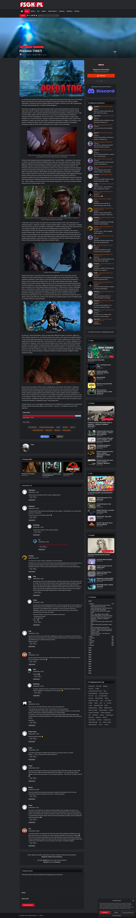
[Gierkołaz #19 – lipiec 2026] (92, 518)
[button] (133, 900)
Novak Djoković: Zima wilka (104, 125)
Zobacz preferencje (128, 912)
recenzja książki (109, 715)
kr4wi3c (96, 191)
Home (22, 20)
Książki (44, 11)
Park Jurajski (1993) (68, 474)
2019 (89, 661)
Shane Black (67, 430)
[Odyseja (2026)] (92, 379)
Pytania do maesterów (94, 712)
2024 (89, 650)
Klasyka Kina (28, 47)
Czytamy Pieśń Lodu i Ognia (95, 691)
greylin (95, 198)
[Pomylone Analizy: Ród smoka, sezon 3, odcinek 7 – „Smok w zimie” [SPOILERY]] (92, 433)
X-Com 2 (101, 724)
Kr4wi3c (90, 703)
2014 (89, 673)
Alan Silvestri (33, 427)
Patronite (76, 11)
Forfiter (66, 427)
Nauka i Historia (52, 11)
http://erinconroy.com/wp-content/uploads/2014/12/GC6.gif (53, 544)
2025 (89, 648)
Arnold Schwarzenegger (47, 427)
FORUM (23, 15)
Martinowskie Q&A (98, 705)
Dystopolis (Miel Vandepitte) (104, 559)
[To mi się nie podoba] (27, 422)
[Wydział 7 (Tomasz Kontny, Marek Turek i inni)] (92, 574)
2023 (89, 652)
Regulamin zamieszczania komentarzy (52, 856)
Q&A (90, 715)
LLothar (90, 705)
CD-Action (91, 688)
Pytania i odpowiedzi (105, 712)
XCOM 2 (106, 724)
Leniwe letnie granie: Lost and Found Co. (103, 319)
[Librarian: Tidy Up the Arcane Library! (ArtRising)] (92, 524)
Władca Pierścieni (93, 724)
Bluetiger (105, 686)
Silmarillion (98, 717)
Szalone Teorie (107, 719)
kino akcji (49, 430)
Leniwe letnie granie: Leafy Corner (100, 627)
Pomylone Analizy (103, 710)
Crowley (96, 208)
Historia (106, 698)
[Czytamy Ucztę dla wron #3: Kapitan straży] (92, 567)
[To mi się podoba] (23, 422)
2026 (89, 601)
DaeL (23, 54)
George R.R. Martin (103, 693)
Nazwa (24, 892)
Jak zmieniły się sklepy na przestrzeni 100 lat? (104, 446)
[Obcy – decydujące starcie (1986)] (92, 366)
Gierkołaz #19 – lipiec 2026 (104, 516)
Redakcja (69, 11)
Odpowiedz (32, 500)
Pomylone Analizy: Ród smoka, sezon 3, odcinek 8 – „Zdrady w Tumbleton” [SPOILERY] (100, 424)
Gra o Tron (91, 695)
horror (73, 427)
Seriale (32, 11)
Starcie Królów (92, 719)
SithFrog (105, 717)
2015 (89, 671)
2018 (89, 664)
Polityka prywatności (116, 915)
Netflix (100, 707)
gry (96, 695)
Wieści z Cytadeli (107, 722)
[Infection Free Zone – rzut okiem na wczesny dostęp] (92, 512)
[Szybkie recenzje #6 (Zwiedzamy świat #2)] (92, 373)
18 (34, 54)
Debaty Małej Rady (93, 693)
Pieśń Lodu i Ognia (93, 710)
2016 (89, 668)
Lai (104, 703)
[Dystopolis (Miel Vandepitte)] (92, 561)
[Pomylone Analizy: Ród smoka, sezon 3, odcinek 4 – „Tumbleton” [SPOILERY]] (92, 462)
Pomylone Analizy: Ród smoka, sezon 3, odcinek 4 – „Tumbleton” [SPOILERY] (105, 461)
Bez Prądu (98, 686)
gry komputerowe (103, 695)
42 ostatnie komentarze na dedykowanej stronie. (101, 332)
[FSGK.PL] (31, 4)
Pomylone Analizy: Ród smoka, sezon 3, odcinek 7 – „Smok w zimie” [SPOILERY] (105, 432)
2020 (89, 659)
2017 (89, 666)
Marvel (106, 705)
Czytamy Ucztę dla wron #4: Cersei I (99, 554)
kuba (95, 125)
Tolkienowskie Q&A (93, 722)
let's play (109, 703)
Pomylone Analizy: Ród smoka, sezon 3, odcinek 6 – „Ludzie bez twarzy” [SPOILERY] (105, 439)
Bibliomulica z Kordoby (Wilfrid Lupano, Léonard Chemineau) (105, 579)
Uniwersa (61, 11)
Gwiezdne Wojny (99, 698)
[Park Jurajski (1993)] (72, 467)
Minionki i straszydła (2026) (104, 383)
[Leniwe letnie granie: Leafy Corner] (92, 505)
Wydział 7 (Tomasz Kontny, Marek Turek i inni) (104, 208)
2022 (89, 654)
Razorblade (95, 715)
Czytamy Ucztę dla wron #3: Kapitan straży (104, 566)
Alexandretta (91, 686)
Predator (57, 430)
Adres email (25, 898)
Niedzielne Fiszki (108, 707)
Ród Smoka (91, 717)
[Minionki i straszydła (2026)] (92, 385)
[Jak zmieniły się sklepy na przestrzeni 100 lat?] (92, 447)
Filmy (26, 11)
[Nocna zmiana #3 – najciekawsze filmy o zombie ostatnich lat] (51, 467)
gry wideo (91, 698)
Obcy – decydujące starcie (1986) (100, 614)
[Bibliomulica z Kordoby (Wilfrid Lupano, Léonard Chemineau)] (92, 580)
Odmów (116, 912)
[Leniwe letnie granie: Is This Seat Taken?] (92, 499)
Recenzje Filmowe (38, 47)
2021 (89, 657)
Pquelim (111, 710)
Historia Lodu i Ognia (93, 700)
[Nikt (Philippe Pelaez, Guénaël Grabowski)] (92, 586)
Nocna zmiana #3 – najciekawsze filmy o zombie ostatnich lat (51, 474)
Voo (100, 722)
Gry (38, 11)
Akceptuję (104, 912)
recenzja (102, 715)
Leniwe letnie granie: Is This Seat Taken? (101, 615)
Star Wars (99, 719)
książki (96, 703)
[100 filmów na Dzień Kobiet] (31, 467)
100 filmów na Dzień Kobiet (28, 473)
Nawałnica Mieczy (93, 707)
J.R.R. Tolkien (108, 700)
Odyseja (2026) (101, 377)
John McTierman (38, 430)
